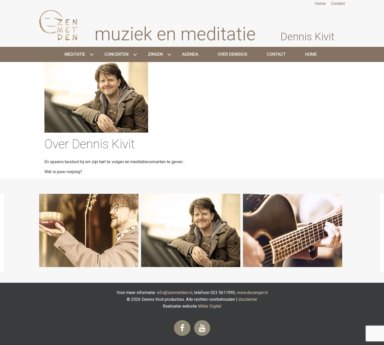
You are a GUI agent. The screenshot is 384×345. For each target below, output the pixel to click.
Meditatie (75, 54)
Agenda (190, 54)
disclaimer (247, 299)
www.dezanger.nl (252, 292)
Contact (338, 3)
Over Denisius (232, 54)
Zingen (155, 54)
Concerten (116, 54)
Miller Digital (209, 306)
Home (320, 3)
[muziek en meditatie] (66, 26)
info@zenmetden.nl (174, 292)
